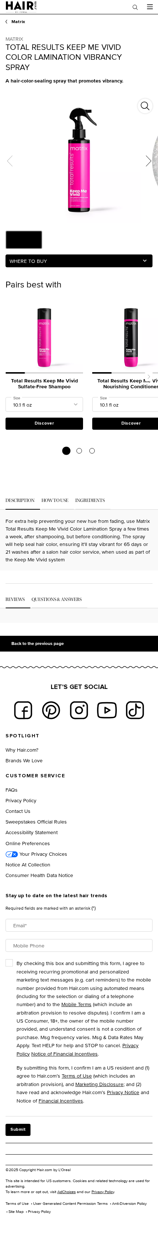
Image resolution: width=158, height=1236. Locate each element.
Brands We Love (24, 760)
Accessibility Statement (32, 832)
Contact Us (18, 810)
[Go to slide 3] (92, 450)
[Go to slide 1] (66, 450)
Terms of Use (77, 1075)
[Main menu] (149, 7)
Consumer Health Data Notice (39, 875)
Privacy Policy (21, 800)
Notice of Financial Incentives (64, 1053)
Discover (44, 423)
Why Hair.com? (22, 749)
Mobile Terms (76, 1004)
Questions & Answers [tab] (57, 599)
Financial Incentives (61, 1100)
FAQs (12, 789)
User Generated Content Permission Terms (70, 1203)
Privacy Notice (123, 1092)
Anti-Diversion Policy (129, 1203)
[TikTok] (135, 710)
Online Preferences (28, 843)
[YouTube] (107, 710)
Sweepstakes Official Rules (36, 821)
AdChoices (66, 1192)
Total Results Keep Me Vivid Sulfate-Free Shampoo (44, 384)
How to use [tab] (55, 500)
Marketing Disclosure (99, 1084)
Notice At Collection (28, 864)
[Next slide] (148, 376)
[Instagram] (79, 710)
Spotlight (23, 735)
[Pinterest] (51, 710)
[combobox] (79, 260)
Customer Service (35, 775)
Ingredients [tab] (90, 500)
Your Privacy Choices (42, 853)
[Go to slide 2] (79, 450)
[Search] (135, 7)
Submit (18, 1129)
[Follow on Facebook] (23, 710)
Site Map (16, 1211)
